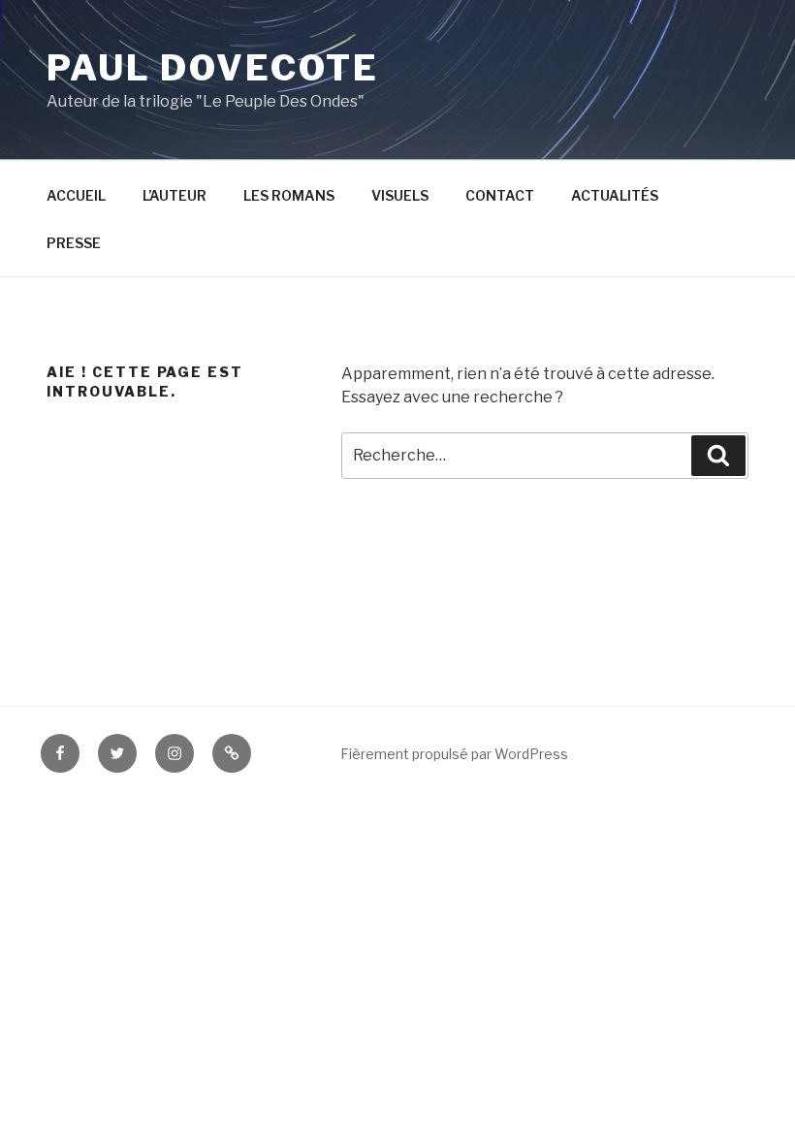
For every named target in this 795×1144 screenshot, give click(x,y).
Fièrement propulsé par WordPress (454, 754)
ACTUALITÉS (614, 195)
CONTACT (499, 195)
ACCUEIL (76, 195)
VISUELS (400, 195)
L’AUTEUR (175, 195)
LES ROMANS (288, 195)
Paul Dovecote (212, 68)
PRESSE (74, 243)
